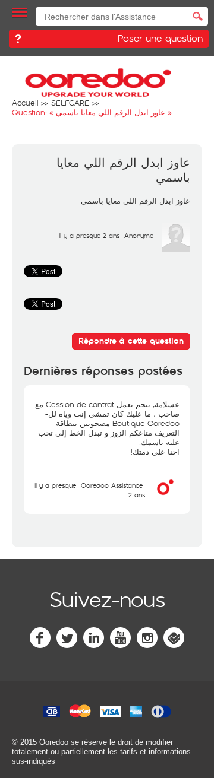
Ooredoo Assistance (112, 485)
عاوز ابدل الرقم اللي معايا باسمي (123, 170)
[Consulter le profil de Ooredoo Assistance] (165, 498)
